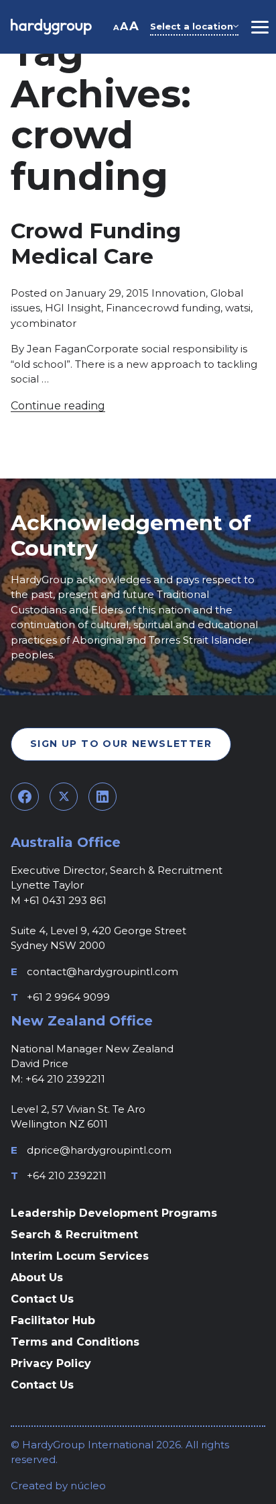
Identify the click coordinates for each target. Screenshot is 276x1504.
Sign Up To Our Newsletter (121, 744)
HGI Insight (73, 307)
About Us (37, 1277)
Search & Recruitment (74, 1234)
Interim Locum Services (80, 1256)
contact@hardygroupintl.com (102, 971)
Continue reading (58, 405)
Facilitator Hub (53, 1320)
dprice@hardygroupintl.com (99, 1150)
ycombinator (43, 323)
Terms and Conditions (75, 1342)
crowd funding (183, 307)
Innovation (178, 293)
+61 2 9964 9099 (68, 997)
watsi (238, 307)
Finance (126, 307)
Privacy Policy (51, 1363)
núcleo (87, 1485)
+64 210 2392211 (67, 1175)
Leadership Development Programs (114, 1213)
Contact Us (42, 1299)
